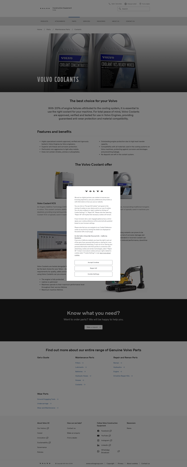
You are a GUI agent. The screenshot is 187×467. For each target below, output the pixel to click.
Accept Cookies (93, 262)
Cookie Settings (93, 274)
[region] (93, 233)
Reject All (93, 268)
